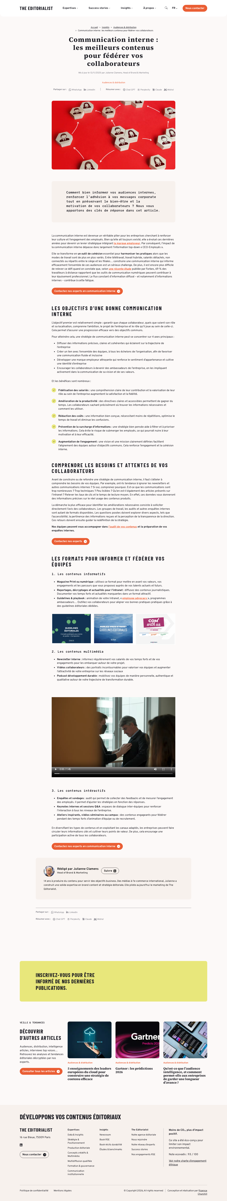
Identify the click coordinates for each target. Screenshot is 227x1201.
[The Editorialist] (36, 8)
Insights (105, 27)
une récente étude (120, 269)
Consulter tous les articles (38, 1071)
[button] (166, 8)
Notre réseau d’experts (143, 1144)
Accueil (94, 27)
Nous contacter (194, 8)
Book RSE (105, 1139)
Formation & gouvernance (81, 1166)
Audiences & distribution (124, 27)
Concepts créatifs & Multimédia (78, 1154)
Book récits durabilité (111, 1144)
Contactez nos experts (68, 541)
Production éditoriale (79, 1147)
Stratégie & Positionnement (76, 1141)
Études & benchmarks (111, 1149)
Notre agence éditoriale (143, 1134)
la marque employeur (127, 243)
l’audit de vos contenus (123, 527)
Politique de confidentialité (34, 1190)
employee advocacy (135, 598)
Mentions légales (63, 1190)
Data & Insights (75, 1134)
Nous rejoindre (139, 1139)
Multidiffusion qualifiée (80, 1161)
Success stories (139, 1149)
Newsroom (105, 1134)
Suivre (108, 871)
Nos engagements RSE (143, 1154)
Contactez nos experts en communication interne (84, 291)
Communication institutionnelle (76, 1173)
